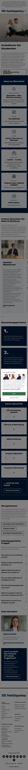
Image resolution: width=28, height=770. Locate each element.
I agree (14, 393)
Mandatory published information (12, 389)
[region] (14, 385)
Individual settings (14, 397)
